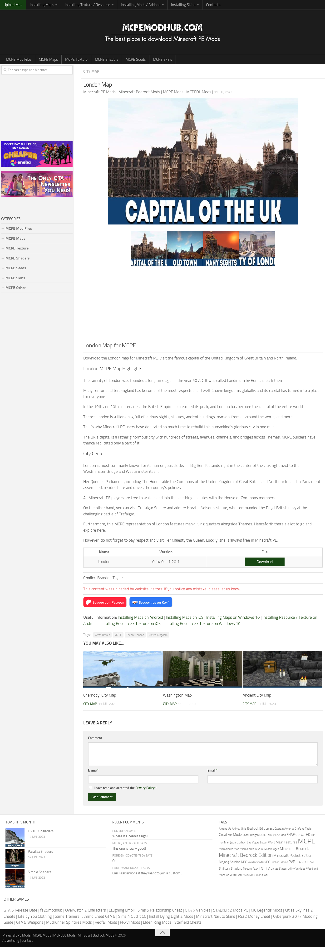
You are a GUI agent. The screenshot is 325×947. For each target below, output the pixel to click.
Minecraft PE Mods (16, 935)
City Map (91, 71)
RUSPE (311, 862)
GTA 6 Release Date (20, 910)
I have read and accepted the (125, 788)
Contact (27, 940)
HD (308, 835)
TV (268, 868)
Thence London (135, 635)
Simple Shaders (39, 872)
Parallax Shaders (40, 851)
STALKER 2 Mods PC (230, 910)
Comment (95, 738)
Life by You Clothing (35, 916)
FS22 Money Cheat (254, 916)
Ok (114, 861)
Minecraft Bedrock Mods (96, 935)
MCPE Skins (162, 59)
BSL (272, 828)
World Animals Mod (242, 875)
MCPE (118, 635)
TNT (262, 868)
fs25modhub (51, 910)
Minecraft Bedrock (294, 848)
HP (313, 835)
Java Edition (238, 842)
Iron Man (224, 842)
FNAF (290, 834)
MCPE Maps (48, 59)
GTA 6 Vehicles (197, 910)
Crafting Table (303, 828)
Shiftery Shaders (230, 869)
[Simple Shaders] (15, 878)
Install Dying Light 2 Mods (171, 916)
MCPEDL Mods (64, 935)
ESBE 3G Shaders (41, 831)
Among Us (225, 828)
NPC (244, 862)
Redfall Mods (106, 922)
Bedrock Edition (258, 829)
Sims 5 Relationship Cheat (160, 910)
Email (212, 770)
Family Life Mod (276, 835)
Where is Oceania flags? (130, 836)
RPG (298, 862)
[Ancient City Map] (282, 669)
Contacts (213, 4)
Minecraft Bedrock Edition (246, 855)
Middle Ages (271, 849)
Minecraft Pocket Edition (292, 855)
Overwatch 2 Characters (85, 910)
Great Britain (102, 635)
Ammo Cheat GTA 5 (98, 916)
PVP (292, 861)
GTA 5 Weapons (29, 922)
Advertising (10, 940)
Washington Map (177, 695)
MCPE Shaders (106, 59)
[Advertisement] (203, 305)
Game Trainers (67, 916)
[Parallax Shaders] (15, 858)
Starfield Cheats (188, 922)
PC (268, 862)
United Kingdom (157, 635)
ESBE (262, 835)
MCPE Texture (76, 59)
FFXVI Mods (130, 922)
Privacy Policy (145, 788)
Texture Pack (250, 868)
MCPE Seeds (136, 59)
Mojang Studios (229, 862)
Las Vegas (253, 842)
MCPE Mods (42, 935)
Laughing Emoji (122, 910)
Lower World (267, 842)
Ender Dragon (250, 835)
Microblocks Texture (252, 849)
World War (262, 875)
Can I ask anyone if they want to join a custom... (147, 873)
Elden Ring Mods (157, 922)
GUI (303, 835)
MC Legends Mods (266, 910)
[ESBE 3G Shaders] (15, 837)
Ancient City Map (257, 695)
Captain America (284, 828)
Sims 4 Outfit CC (132, 916)
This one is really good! (129, 848)
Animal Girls (239, 828)
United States (279, 868)
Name (93, 770)
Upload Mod (13, 4)
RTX (303, 862)
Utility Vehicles (296, 868)
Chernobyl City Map (99, 695)
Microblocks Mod (229, 849)
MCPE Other (15, 287)
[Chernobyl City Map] (123, 669)
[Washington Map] (202, 669)
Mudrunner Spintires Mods (69, 922)
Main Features (286, 842)
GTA (297, 835)
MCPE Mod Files (18, 59)
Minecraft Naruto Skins (215, 916)
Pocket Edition (279, 862)
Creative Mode (230, 834)
